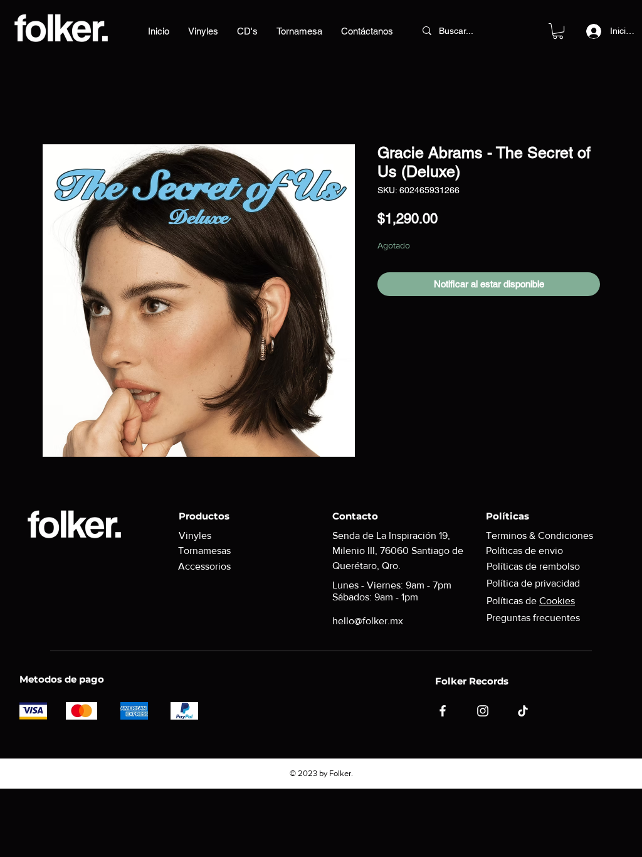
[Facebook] (442, 710)
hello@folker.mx (367, 620)
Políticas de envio (524, 550)
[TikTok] (522, 710)
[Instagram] (482, 710)
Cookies (557, 600)
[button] (558, 31)
